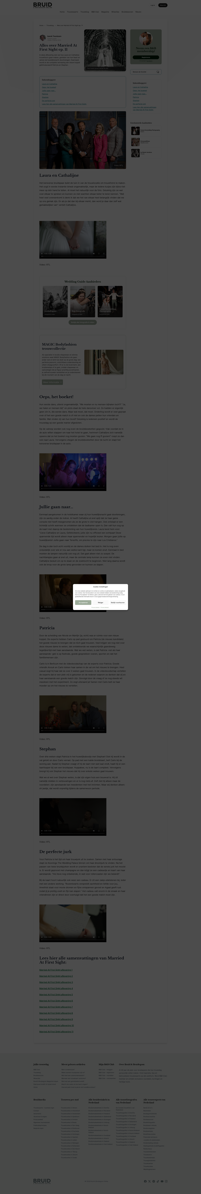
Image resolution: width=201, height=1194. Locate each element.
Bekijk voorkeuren (118, 602)
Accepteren (83, 602)
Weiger (100, 602)
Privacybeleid (95, 607)
